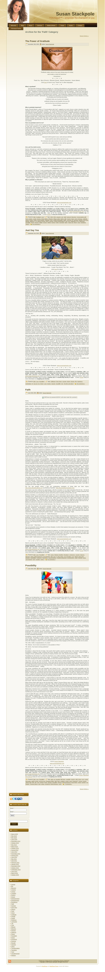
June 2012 (14, 852)
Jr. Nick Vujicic (59, 556)
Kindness (13, 920)
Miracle (13, 927)
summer (84, 782)
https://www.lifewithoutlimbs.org (34, 488)
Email (12, 811)
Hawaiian (47, 220)
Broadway (66, 554)
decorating (28, 781)
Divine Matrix (44, 219)
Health (13, 918)
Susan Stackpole (75, 14)
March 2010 (14, 873)
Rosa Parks (74, 782)
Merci (47, 221)
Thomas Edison (34, 784)
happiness (79, 381)
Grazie (31, 220)
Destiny (13, 895)
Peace (13, 934)
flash (58, 781)
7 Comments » (68, 784)
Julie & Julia (28, 782)
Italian (64, 220)
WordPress (44, 966)
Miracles (13, 929)
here (45, 82)
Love (42, 217)
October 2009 (15, 875)
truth (34, 559)
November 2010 (15, 866)
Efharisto (50, 219)
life (35, 782)
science (53, 222)
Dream (13, 897)
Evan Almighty (46, 556)
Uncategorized (15, 953)
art (54, 779)
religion (49, 222)
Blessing (13, 888)
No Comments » (36, 224)
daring (68, 381)
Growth (13, 916)
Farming (13, 906)
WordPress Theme (54, 966)
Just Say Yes (32, 230)
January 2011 (15, 864)
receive (45, 222)
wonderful (83, 222)
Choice (13, 891)
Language (14, 921)
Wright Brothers (54, 784)
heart (51, 220)
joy (72, 220)
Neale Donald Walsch (59, 221)
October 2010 (15, 868)
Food (12, 911)
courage (64, 381)
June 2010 (14, 871)
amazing (58, 217)
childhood (53, 381)
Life (12, 923)
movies (49, 383)
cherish (73, 779)
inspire (84, 781)
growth (67, 781)
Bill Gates (63, 779)
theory (75, 222)
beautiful (58, 779)
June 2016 (14, 839)
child (76, 779)
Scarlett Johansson (62, 557)
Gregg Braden (40, 220)
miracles (51, 221)
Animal (13, 884)
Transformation (15, 948)
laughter (81, 220)
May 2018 (14, 837)
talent (66, 222)
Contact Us (41, 960)
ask (62, 217)
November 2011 (15, 853)
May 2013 (14, 845)
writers (42, 559)
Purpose (13, 941)
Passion (13, 930)
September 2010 (16, 869)
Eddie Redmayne (38, 556)
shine (57, 222)
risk (62, 383)
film (76, 381)
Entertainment (15, 900)
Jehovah (69, 220)
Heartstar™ (75, 781)
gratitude (85, 219)
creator (34, 219)
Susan (49, 214)
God (76, 219)
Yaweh (27, 224)
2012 (54, 217)
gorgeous (79, 219)
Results (13, 943)
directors (28, 556)
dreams (73, 381)
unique (42, 784)
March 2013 (14, 846)
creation (30, 219)
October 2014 (15, 843)
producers (39, 557)
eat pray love (42, 781)
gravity (27, 220)
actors (52, 554)
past (66, 221)
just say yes (37, 383)
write (60, 784)
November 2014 (15, 841)
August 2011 (14, 855)
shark (76, 557)
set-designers (70, 557)
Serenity (13, 944)
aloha (52, 779)
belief (65, 217)
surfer (84, 557)
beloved (69, 217)
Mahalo (27, 221)
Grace (13, 913)
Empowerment (15, 898)
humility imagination (58, 220)
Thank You (70, 222)
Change (13, 890)
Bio (12, 886)
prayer (32, 222)
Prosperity (14, 939)
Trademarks (56, 960)
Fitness (13, 909)
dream (36, 781)
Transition (14, 950)
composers (72, 554)
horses (80, 781)
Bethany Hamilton (58, 554)
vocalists (38, 559)
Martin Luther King (79, 556)
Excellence (14, 902)
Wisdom (13, 955)
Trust (12, 952)
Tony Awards (29, 559)
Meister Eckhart (41, 221)
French (69, 219)
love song (85, 220)
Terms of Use (48, 960)
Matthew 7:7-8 (33, 221)
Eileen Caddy (56, 219)
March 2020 (14, 834)
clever (79, 779)
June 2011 (14, 857)
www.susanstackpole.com (64, 202)
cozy (83, 779)
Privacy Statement (64, 960)
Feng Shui (14, 907)
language (76, 220)
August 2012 (14, 850)
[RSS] (9, 961)
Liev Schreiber (67, 556)
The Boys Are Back (68, 383)
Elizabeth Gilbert (50, 781)
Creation (13, 893)
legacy (41, 383)
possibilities (33, 557)
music (45, 782)
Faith (34, 217)
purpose (60, 782)
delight (33, 781)
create (86, 779)
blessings (73, 217)
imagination (28, 383)
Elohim (62, 219)
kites (33, 782)
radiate (40, 222)
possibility (28, 222)
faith (65, 219)
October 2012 (15, 848)
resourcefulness (52, 557)
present (36, 222)
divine (32, 556)
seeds (79, 782)
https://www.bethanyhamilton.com (65, 488)
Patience (13, 932)
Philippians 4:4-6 (75, 221)
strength (80, 557)
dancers (82, 554)
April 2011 (14, 860)
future (72, 219)
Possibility (41, 381)
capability (68, 779)
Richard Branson (66, 782)
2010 (51, 217)
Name (12, 808)
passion (53, 383)
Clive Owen (59, 381)
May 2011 (14, 859)
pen (69, 221)
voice (79, 222)
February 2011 (15, 862)
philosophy (82, 221)
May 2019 (14, 836)
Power (13, 937)
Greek (35, 220)
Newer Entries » (84, 36)
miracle (42, 782)
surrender (61, 222)
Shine (13, 946)
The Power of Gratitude (37, 41)
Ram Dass (45, 557)
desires (39, 219)
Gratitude (38, 217)
